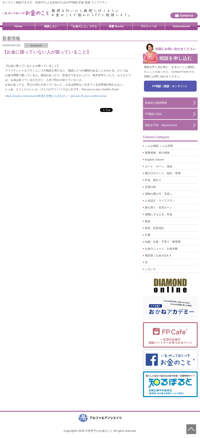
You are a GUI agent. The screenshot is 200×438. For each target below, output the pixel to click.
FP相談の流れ (153, 113)
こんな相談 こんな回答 (159, 145)
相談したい (51, 26)
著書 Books (116, 26)
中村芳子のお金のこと (25, 13)
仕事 (147, 234)
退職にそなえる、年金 (158, 214)
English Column (154, 159)
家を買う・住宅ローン (158, 207)
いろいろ (150, 269)
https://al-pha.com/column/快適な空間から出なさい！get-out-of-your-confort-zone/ (56, 95)
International (181, 26)
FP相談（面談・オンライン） (170, 86)
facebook (36, 45)
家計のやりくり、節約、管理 (162, 173)
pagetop (191, 429)
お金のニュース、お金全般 (161, 248)
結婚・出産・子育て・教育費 (162, 241)
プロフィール (148, 26)
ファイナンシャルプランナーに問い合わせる (184, 15)
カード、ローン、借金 (158, 166)
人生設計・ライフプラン (160, 200)
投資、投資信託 (154, 228)
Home (18, 26)
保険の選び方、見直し (158, 193)
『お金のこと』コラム (83, 26)
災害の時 (150, 186)
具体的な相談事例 (156, 102)
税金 (147, 221)
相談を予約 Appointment (161, 125)
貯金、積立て (153, 180)
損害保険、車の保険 (157, 152)
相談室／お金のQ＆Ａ (158, 255)
